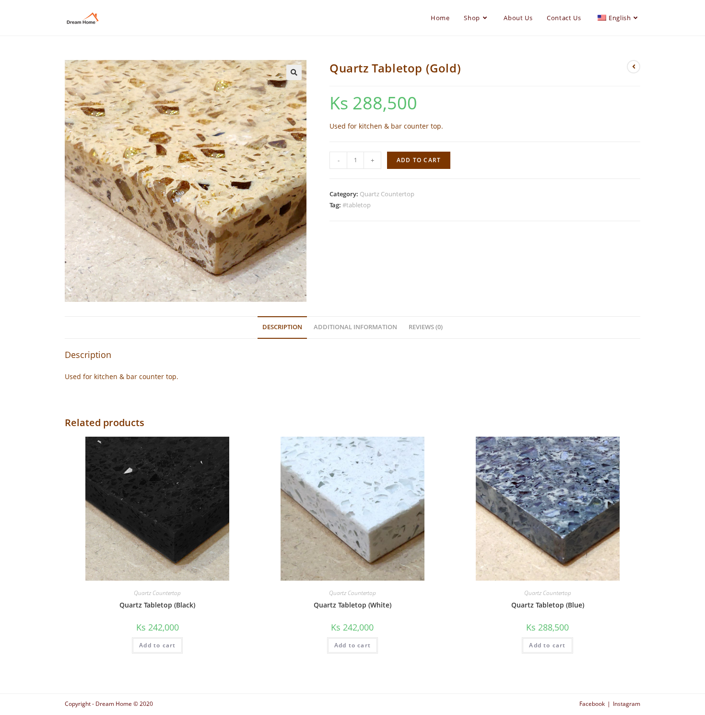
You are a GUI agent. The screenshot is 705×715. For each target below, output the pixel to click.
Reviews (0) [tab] (426, 327)
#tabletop (356, 205)
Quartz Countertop (387, 194)
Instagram (626, 704)
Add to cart (419, 160)
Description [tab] (282, 327)
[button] (294, 72)
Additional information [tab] (355, 327)
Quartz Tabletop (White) (352, 604)
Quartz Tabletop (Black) (157, 604)
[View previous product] (633, 66)
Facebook (592, 704)
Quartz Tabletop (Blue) (547, 604)
